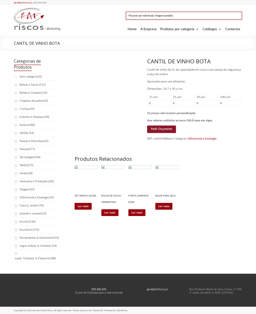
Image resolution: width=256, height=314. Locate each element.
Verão (25, 173)
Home (132, 29)
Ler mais (83, 206)
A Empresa (148, 29)
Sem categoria (30, 76)
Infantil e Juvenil (32, 213)
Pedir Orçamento (161, 129)
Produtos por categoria (177, 29)
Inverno (27, 124)
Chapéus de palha (33, 100)
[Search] (238, 16)
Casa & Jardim (31, 205)
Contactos (232, 29)
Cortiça (26, 108)
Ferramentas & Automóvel (39, 237)
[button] (196, 29)
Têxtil (26, 165)
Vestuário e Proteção (36, 181)
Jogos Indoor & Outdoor (38, 245)
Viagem (26, 189)
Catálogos (210, 29)
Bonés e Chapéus (33, 92)
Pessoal (27, 149)
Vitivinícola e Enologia (201, 138)
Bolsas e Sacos (32, 84)
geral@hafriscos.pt (23, 2)
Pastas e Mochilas (33, 141)
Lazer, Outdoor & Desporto (35, 258)
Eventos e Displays (34, 116)
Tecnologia (29, 157)
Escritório (29, 229)
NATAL (26, 133)
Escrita (27, 221)
